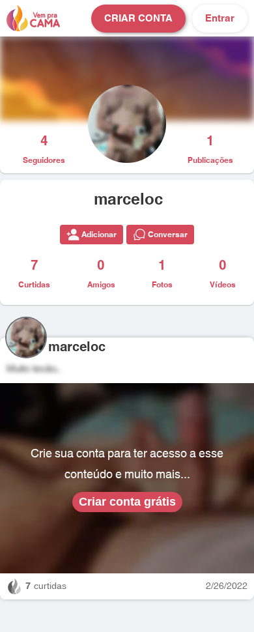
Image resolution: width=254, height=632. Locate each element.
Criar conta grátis (127, 501)
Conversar (168, 234)
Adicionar (99, 234)
